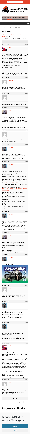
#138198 (26, 232)
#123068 (26, 44)
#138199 (26, 254)
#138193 (26, 107)
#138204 (26, 379)
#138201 (26, 301)
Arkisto (17, 35)
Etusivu (3, 35)
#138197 (26, 211)
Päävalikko (12, 35)
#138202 (26, 322)
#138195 (26, 144)
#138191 (26, 77)
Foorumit (7, 35)
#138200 (26, 285)
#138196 (26, 161)
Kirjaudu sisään (5, 410)
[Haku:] (15, 1)
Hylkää (15, 430)
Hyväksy (15, 426)
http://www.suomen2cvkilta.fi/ (13, 182)
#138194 (26, 130)
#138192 (26, 93)
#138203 (26, 343)
